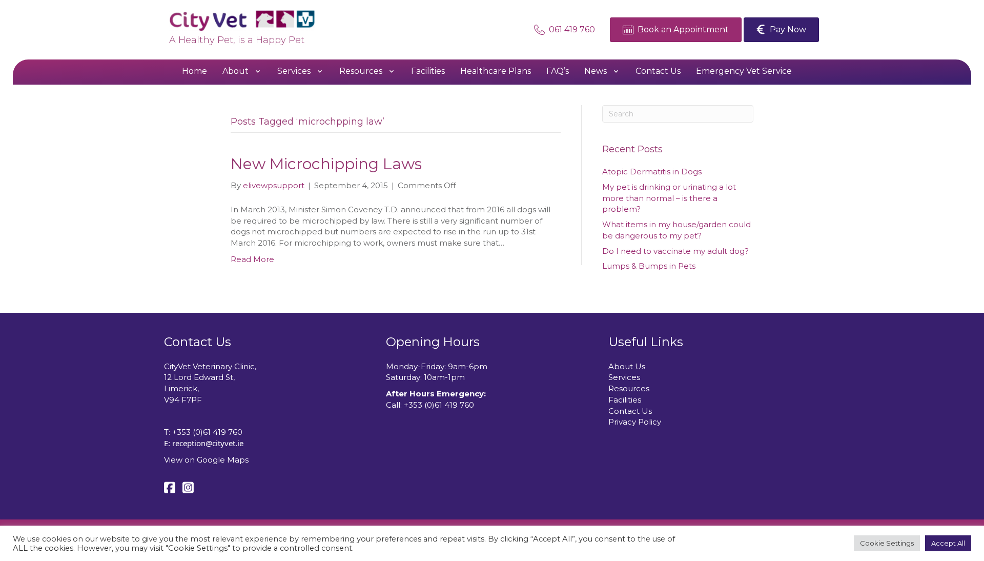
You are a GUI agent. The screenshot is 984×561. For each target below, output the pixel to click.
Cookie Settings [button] (887, 543)
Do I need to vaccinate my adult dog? (675, 251)
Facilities (624, 400)
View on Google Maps (206, 460)
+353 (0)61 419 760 (207, 432)
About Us (626, 366)
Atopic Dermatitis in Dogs (652, 171)
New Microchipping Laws (326, 163)
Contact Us (630, 411)
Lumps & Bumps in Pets (648, 266)
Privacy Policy (634, 422)
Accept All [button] (948, 543)
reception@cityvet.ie (207, 443)
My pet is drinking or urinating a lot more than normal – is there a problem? (669, 198)
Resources (628, 388)
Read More (252, 259)
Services (624, 377)
